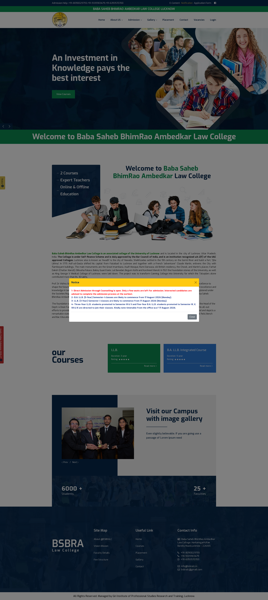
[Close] (195, 282)
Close (192, 316)
